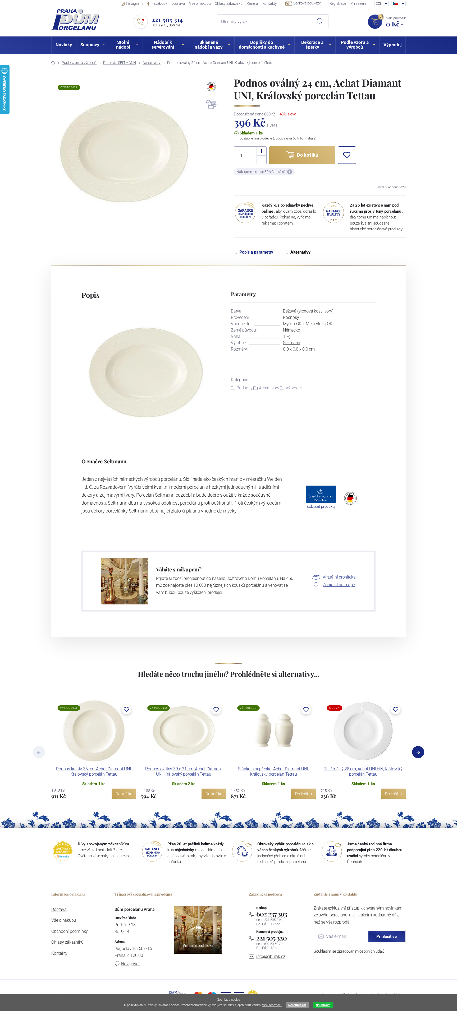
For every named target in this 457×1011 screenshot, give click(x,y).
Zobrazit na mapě (339, 584)
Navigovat (130, 963)
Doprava (178, 3)
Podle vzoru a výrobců (79, 62)
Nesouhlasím (297, 1005)
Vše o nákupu (200, 3)
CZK (379, 4)
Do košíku (124, 793)
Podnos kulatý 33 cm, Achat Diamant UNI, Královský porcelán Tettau (93, 771)
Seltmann (291, 342)
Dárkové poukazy (307, 3)
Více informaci (271, 1005)
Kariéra (252, 3)
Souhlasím (323, 1005)
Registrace (338, 3)
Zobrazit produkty (321, 506)
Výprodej (293, 387)
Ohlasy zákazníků (228, 3)
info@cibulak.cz (270, 956)
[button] (347, 155)
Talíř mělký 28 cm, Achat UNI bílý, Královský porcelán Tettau (363, 771)
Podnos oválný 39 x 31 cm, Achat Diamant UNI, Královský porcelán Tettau (183, 771)
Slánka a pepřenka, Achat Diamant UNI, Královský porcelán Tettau (273, 771)
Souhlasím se (349, 951)
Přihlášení (358, 3)
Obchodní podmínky (69, 931)
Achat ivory (151, 62)
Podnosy (244, 387)
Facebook (159, 3)
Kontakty (269, 3)
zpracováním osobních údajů (361, 951)
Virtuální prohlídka (339, 577)
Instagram (134, 3)
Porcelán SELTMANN (119, 62)
